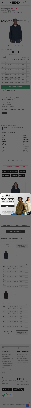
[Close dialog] (28, 194)
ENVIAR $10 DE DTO (8, 206)
